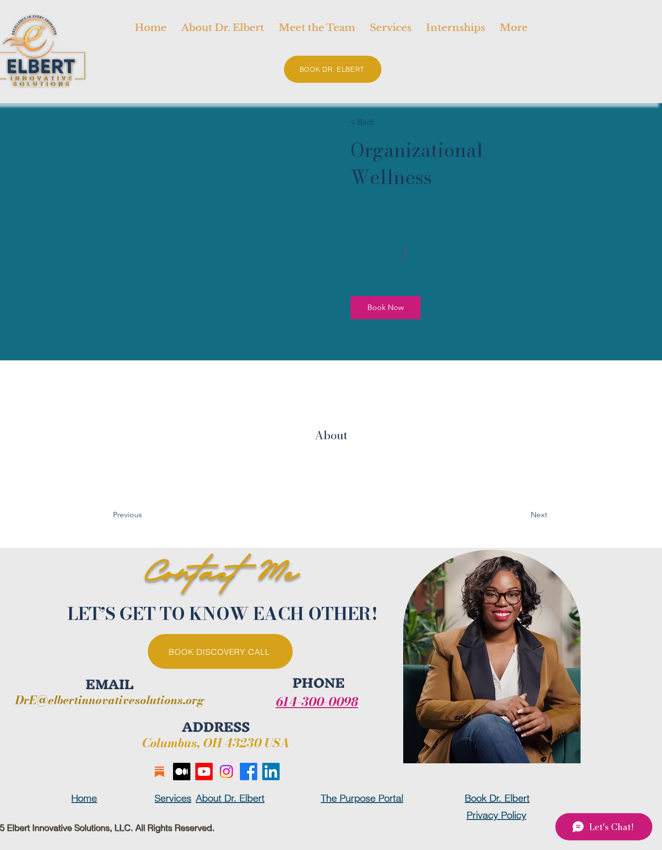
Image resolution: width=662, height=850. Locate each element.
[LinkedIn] (271, 771)
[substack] (159, 771)
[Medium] (181, 771)
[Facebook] (248, 771)
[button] (385, 307)
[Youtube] (204, 771)
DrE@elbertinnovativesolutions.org (110, 700)
